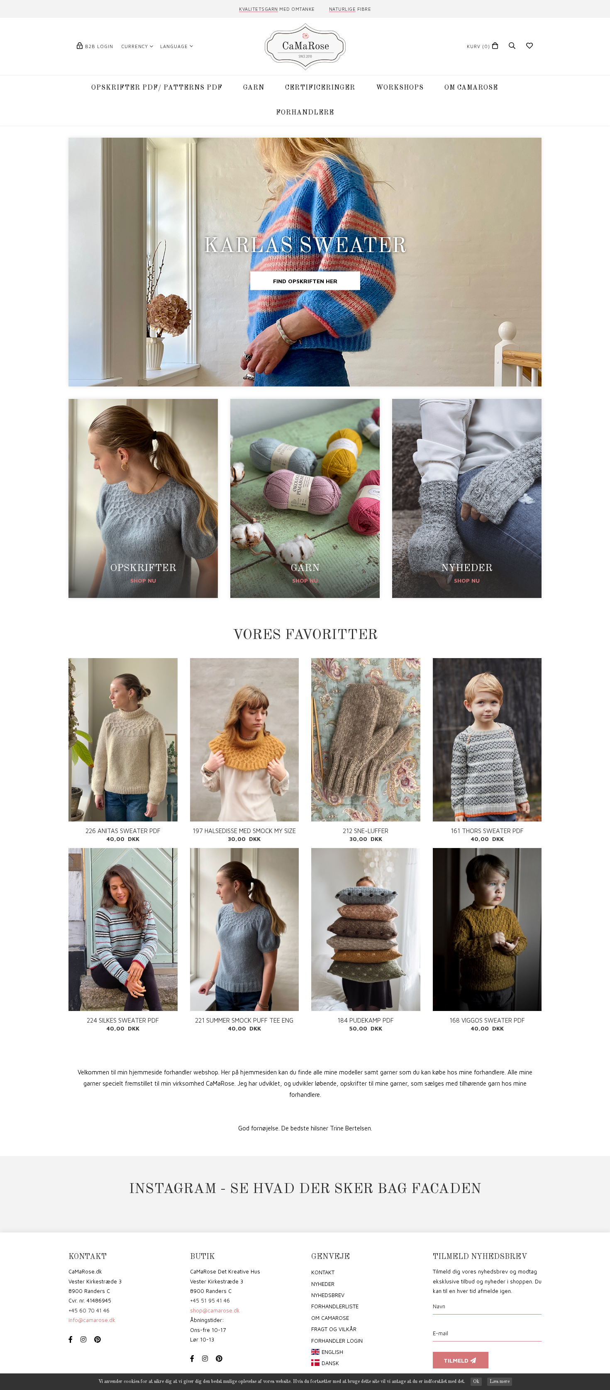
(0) (478, 46)
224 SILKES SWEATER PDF (123, 1020)
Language (174, 46)
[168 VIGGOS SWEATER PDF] (487, 929)
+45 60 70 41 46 (89, 1310)
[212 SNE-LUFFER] (365, 739)
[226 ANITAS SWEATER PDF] (123, 739)
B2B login (99, 46)
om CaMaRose (330, 1318)
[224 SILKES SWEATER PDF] (123, 929)
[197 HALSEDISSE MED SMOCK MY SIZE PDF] (244, 739)
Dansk (330, 1363)
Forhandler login (337, 1340)
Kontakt (322, 1272)
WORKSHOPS (400, 88)
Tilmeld (457, 1360)
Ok (476, 1381)
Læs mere (500, 1381)
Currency (135, 46)
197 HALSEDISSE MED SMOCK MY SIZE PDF (244, 831)
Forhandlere (305, 112)
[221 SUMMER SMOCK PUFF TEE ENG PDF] (244, 929)
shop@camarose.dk (215, 1310)
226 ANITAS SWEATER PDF (123, 831)
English (332, 1352)
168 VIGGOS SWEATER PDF (487, 1020)
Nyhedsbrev (327, 1295)
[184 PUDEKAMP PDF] (365, 929)
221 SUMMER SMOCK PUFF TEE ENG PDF (244, 1020)
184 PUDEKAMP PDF (365, 1020)
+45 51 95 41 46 (210, 1300)
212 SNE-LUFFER (365, 831)
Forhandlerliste (335, 1306)
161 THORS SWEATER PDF (487, 831)
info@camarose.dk (91, 1320)
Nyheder (322, 1284)
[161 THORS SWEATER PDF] (487, 739)
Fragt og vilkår (333, 1329)
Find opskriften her (305, 280)
